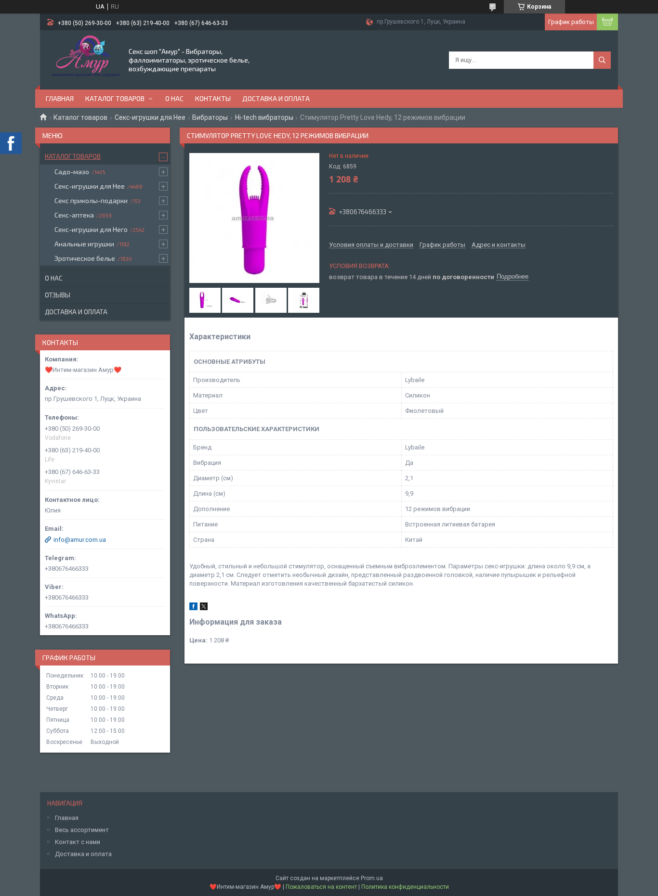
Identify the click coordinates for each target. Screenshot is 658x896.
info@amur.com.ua (79, 539)
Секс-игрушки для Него (91, 229)
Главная (60, 98)
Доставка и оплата (276, 98)
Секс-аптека (74, 215)
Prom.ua (372, 878)
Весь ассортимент (82, 829)
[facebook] (193, 608)
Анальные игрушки (84, 244)
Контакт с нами (77, 841)
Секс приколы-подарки (91, 200)
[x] (204, 608)
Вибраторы (210, 117)
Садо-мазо (71, 171)
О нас (174, 98)
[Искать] (602, 60)
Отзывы (57, 295)
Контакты (213, 98)
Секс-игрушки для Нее (150, 117)
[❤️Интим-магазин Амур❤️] (83, 59)
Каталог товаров (115, 98)
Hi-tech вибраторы (264, 117)
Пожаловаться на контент (321, 886)
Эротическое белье (84, 258)
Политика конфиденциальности (405, 886)
